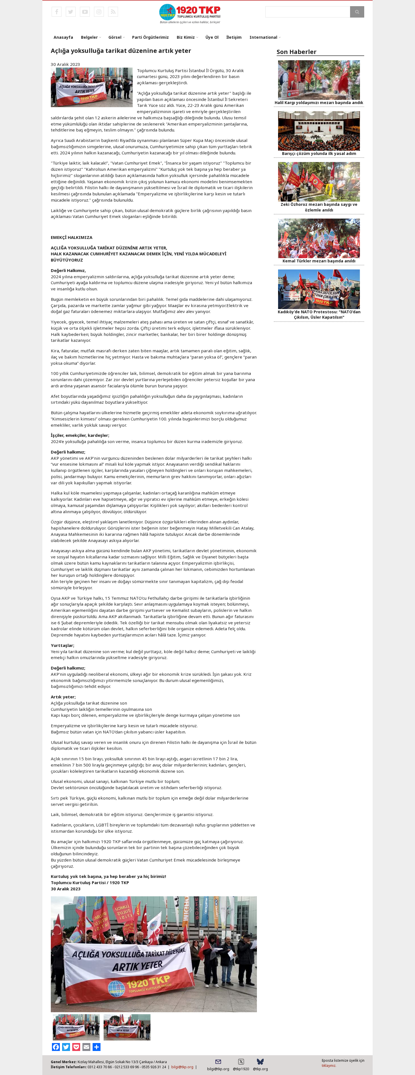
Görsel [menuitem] (114, 37)
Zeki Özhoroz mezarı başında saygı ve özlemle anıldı (319, 207)
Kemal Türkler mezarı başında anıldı (319, 261)
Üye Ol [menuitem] (212, 37)
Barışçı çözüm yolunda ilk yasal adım (319, 153)
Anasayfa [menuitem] (63, 37)
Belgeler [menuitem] (89, 37)
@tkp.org (260, 1069)
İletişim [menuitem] (234, 37)
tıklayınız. (329, 1065)
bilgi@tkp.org (182, 1067)
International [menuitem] (263, 37)
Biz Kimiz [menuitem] (186, 37)
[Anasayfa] (190, 13)
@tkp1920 (241, 1069)
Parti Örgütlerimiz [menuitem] (150, 37)
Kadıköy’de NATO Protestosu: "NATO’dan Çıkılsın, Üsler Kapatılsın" (319, 314)
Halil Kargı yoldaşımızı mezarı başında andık (319, 102)
